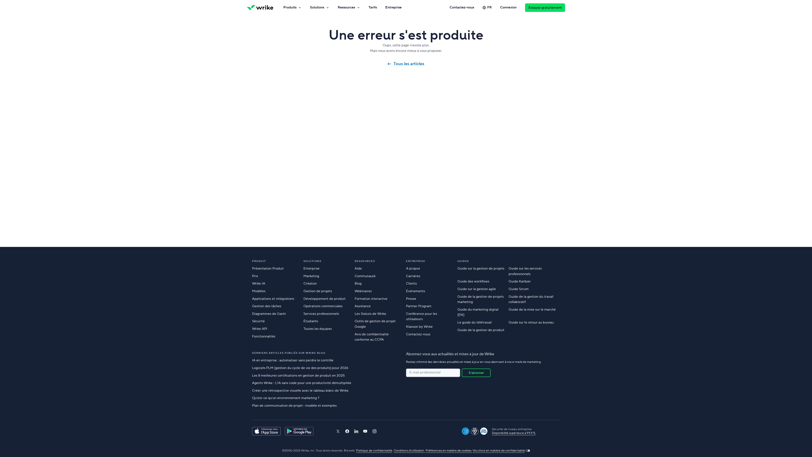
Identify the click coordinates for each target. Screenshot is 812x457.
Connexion (508, 7)
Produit (259, 261)
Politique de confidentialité (374, 451)
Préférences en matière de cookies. (449, 451)
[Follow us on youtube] (365, 431)
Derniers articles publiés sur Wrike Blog (288, 353)
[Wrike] (260, 7)
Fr (489, 7)
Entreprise (393, 7)
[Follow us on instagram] (374, 431)
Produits (289, 7)
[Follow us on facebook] (347, 431)
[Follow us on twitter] (338, 431)
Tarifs (373, 7)
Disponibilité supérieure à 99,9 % (514, 433)
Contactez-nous (462, 7)
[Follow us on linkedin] (356, 431)
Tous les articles (409, 63)
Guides (463, 261)
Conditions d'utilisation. (409, 451)
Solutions (317, 7)
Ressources (346, 7)
